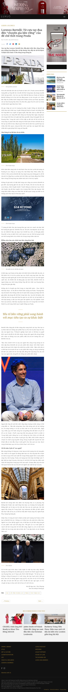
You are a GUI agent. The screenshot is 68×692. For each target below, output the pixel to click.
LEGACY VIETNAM (40, 652)
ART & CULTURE (6, 652)
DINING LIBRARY (6, 646)
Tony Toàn (38, 688)
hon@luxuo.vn (19, 686)
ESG (7, 593)
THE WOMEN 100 (40, 657)
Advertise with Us (6, 672)
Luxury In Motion (7, 654)
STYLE (3, 649)
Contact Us (46, 689)
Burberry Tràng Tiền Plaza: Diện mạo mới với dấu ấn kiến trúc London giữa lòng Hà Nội (55, 630)
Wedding (38, 649)
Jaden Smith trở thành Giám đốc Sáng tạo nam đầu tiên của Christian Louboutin (33, 630)
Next (40, 601)
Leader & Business (7, 662)
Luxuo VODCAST (40, 646)
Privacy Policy (63, 689)
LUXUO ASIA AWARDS (41, 660)
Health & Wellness (7, 660)
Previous (6, 601)
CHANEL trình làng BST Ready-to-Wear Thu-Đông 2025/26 (12, 629)
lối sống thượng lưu (17, 593)
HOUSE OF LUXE (40, 654)
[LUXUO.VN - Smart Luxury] (6, 16)
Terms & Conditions (54, 689)
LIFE (2, 657)
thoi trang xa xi (35, 593)
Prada (27, 593)
